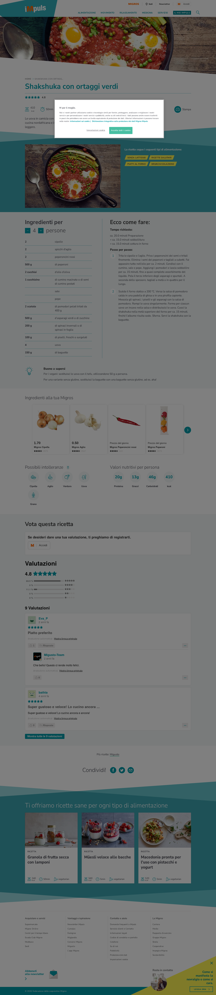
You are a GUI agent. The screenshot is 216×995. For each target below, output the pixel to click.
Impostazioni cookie (96, 130)
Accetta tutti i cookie (121, 130)
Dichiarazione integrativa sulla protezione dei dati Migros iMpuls (120, 121)
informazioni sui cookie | (80, 121)
